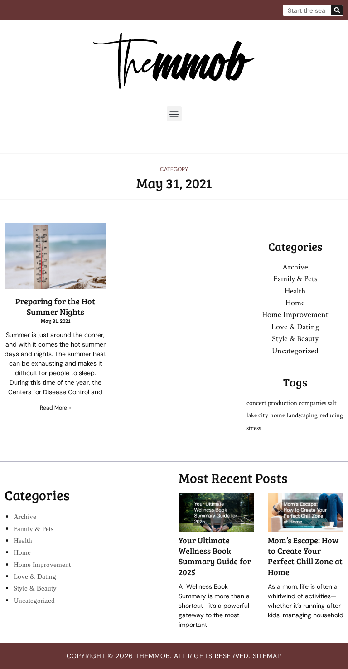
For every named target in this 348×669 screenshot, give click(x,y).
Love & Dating (295, 327)
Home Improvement (295, 314)
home (277, 415)
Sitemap (267, 656)
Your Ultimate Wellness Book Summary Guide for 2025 (215, 556)
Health (295, 291)
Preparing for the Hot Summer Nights (55, 306)
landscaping (302, 415)
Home (295, 303)
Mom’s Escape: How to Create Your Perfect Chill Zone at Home (305, 556)
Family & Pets (295, 278)
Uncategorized (295, 351)
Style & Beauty (295, 338)
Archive (295, 267)
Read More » (55, 407)
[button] (174, 113)
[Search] (337, 10)
